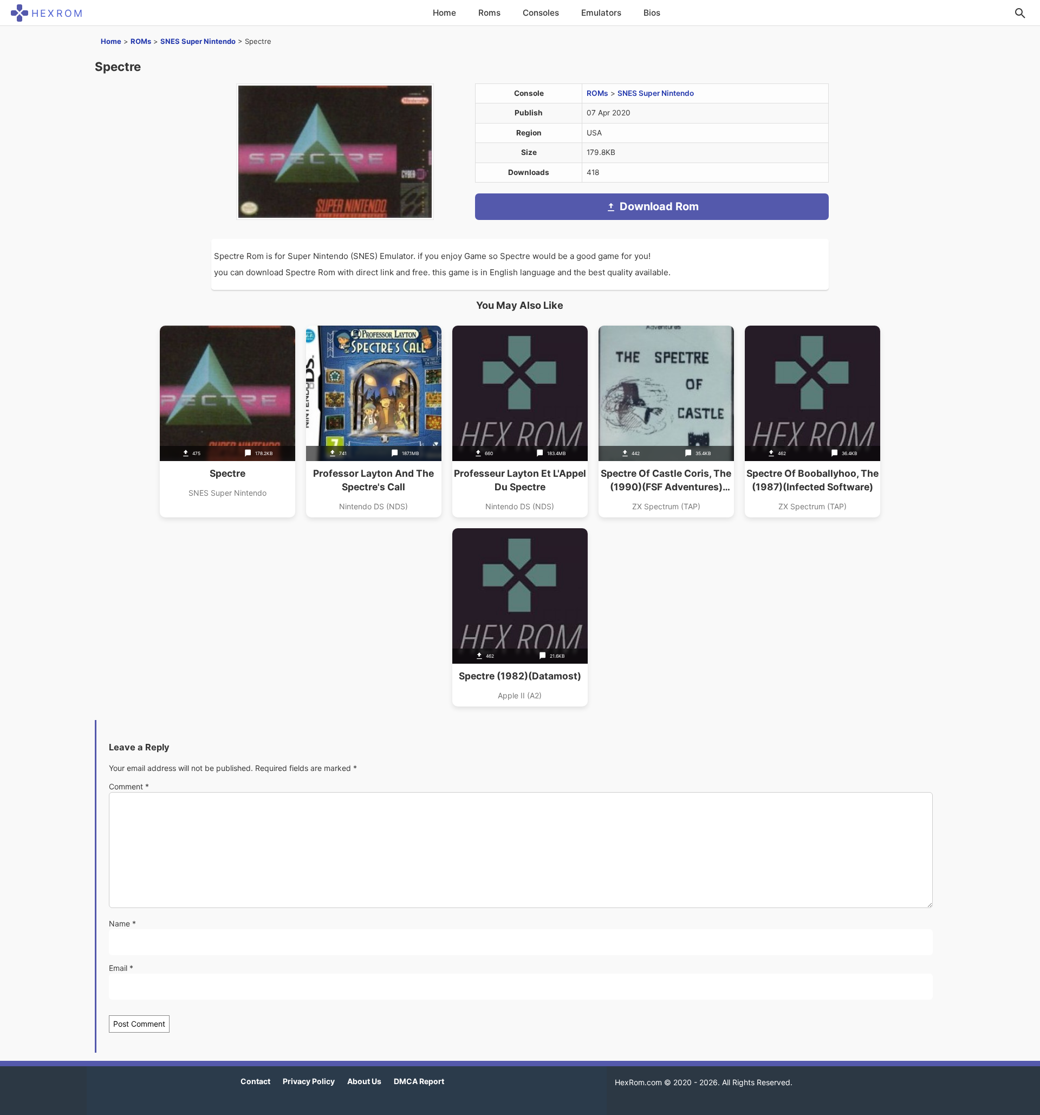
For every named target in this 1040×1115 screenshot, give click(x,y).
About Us (364, 1081)
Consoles (541, 13)
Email (121, 968)
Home (444, 13)
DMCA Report (419, 1081)
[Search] (1020, 13)
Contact (255, 1081)
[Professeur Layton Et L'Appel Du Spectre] (520, 421)
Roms (489, 13)
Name (122, 923)
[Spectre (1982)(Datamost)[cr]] (520, 617)
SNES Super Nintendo (198, 41)
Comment (129, 786)
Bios (652, 13)
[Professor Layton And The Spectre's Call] (373, 421)
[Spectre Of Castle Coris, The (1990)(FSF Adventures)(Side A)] (666, 421)
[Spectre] (227, 421)
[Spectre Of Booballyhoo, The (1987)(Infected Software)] (812, 421)
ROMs (141, 41)
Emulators (601, 13)
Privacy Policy (309, 1081)
